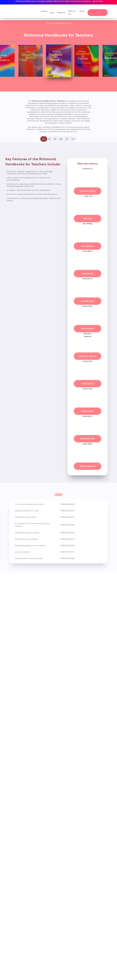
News (52, 13)
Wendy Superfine (87, 466)
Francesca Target (87, 191)
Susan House (87, 383)
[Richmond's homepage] (19, 10)
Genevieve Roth (87, 438)
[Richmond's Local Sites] (104, 7)
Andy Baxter (87, 273)
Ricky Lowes (87, 411)
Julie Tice (87, 218)
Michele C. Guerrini (87, 356)
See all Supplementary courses (59, 23)
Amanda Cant (87, 301)
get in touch (98, 1)
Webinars (61, 13)
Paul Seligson (87, 246)
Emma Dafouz (87, 328)
